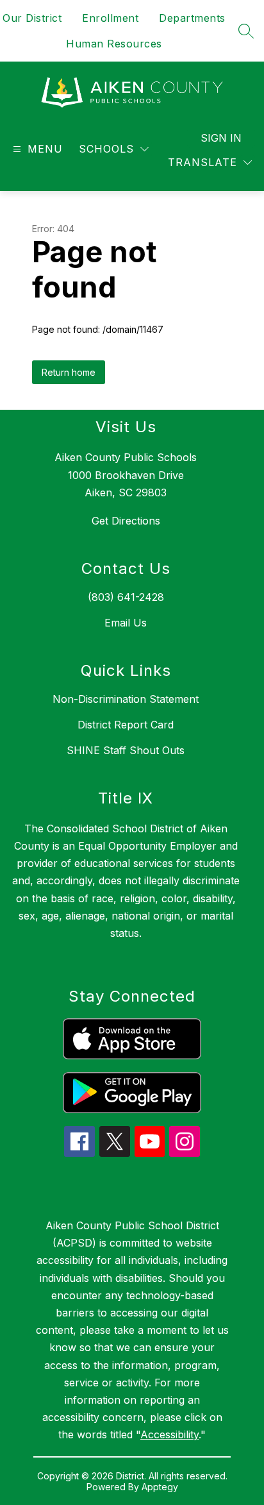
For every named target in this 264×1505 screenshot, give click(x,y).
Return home (68, 372)
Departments (192, 18)
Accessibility (169, 1434)
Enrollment (110, 18)
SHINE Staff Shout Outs (126, 750)
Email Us (125, 622)
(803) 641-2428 (126, 597)
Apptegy (160, 1486)
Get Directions (126, 520)
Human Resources (114, 43)
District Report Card (126, 724)
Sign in (221, 137)
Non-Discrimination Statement (126, 699)
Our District (32, 18)
